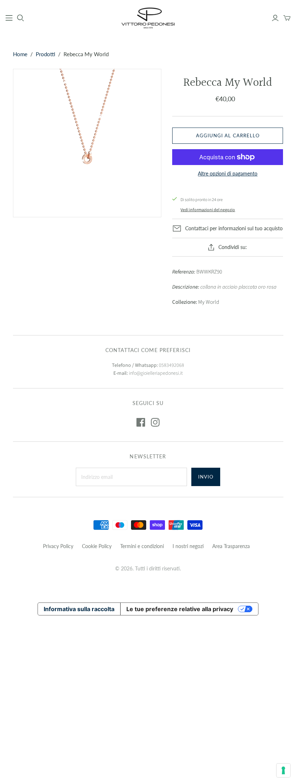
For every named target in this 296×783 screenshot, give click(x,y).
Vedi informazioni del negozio (207, 210)
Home (20, 54)
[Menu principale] (9, 18)
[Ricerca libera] (20, 18)
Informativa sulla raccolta (79, 609)
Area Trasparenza (231, 546)
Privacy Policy (58, 546)
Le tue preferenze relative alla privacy (179, 609)
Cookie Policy (97, 546)
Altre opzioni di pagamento (227, 173)
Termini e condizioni (142, 546)
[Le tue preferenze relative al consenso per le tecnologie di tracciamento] (283, 770)
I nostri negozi (188, 546)
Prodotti (45, 54)
